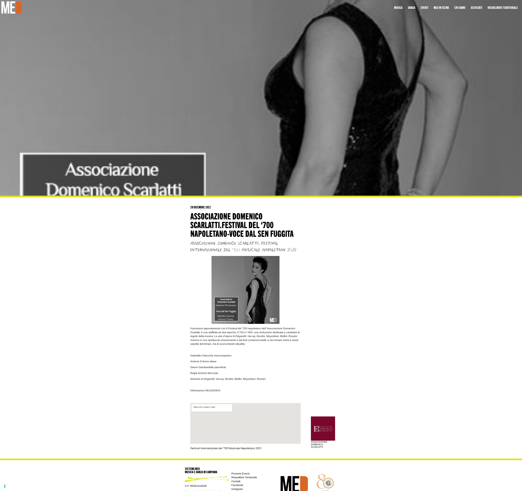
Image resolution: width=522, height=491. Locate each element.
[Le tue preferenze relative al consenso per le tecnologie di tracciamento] (4, 486)
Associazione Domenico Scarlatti (224, 243)
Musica (398, 7)
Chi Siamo (459, 7)
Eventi (424, 7)
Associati (476, 7)
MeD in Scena (441, 7)
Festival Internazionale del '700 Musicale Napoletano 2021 (226, 448)
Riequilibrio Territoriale (503, 7)
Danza (411, 7)
